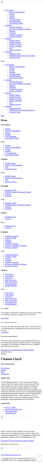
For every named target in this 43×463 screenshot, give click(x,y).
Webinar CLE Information (13, 165)
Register (12, 14)
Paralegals (8, 52)
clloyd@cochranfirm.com (13, 409)
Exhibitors (8, 25)
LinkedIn (8, 194)
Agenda (11, 16)
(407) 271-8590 (10, 407)
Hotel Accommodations (17, 12)
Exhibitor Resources (16, 27)
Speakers (12, 18)
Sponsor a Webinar (15, 37)
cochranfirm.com (11, 412)
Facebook (8, 196)
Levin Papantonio (11, 284)
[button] (21, 61)
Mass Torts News (10, 280)
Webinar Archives (15, 50)
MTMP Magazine (15, 21)
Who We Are (9, 274)
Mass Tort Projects (11, 282)
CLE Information (15, 20)
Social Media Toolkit (16, 23)
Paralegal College (15, 42)
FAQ (11, 48)
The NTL (8, 219)
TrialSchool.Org (10, 217)
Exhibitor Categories (16, 35)
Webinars (8, 38)
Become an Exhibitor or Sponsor (20, 29)
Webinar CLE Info (15, 44)
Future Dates (9, 276)
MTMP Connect (14, 40)
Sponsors (12, 31)
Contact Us (8, 278)
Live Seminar (9, 10)
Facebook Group (14, 57)
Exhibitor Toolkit (10, 238)
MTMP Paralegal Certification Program (22, 56)
